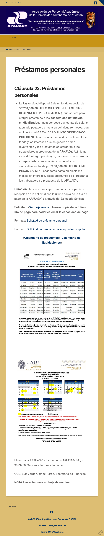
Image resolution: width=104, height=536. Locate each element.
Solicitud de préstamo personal (47, 220)
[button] (101, 2)
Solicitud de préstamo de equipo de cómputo (56, 229)
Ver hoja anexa (39, 207)
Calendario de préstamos (41, 238)
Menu (14, 37)
